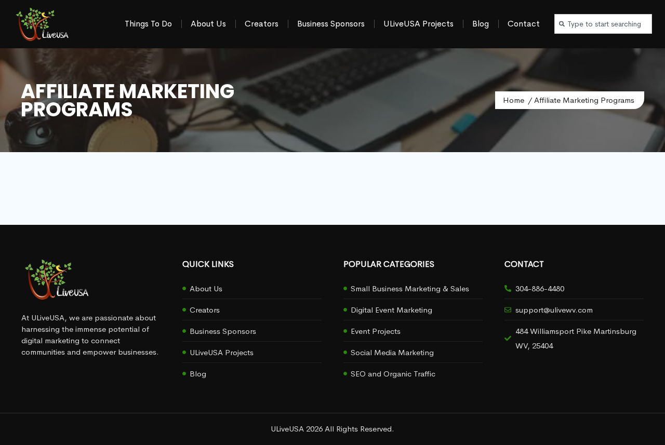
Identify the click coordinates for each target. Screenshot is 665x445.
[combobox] (603, 24)
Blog (480, 23)
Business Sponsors (331, 23)
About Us (208, 23)
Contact (524, 23)
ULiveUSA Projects (418, 23)
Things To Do (148, 23)
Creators (261, 23)
